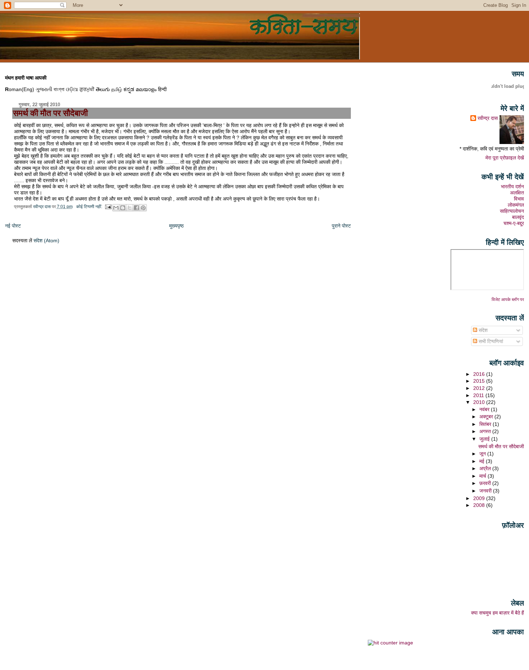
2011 (479, 395)
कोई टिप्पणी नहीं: (89, 206)
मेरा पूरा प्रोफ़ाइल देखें (504, 158)
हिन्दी (162, 89)
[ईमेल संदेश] (108, 206)
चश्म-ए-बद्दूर (513, 223)
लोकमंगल (516, 205)
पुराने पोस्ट (341, 226)
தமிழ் (116, 89)
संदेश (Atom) (46, 240)
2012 (479, 388)
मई (482, 461)
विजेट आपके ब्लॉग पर (508, 299)
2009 (479, 498)
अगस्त (485, 431)
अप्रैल (485, 468)
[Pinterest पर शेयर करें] (143, 207)
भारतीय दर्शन (512, 186)
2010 (479, 402)
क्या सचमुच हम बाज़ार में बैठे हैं (497, 613)
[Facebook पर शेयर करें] (136, 207)
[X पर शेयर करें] (129, 207)
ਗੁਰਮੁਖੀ (87, 89)
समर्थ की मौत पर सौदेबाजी (50, 113)
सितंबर (486, 424)
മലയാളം (146, 89)
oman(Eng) (19, 89)
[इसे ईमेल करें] (115, 207)
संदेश (482, 330)
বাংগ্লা (59, 89)
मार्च (483, 476)
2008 (479, 505)
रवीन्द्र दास (488, 118)
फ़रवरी (485, 483)
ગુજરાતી (44, 89)
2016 (479, 374)
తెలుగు (103, 89)
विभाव (519, 199)
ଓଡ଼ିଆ (72, 89)
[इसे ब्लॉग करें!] (122, 207)
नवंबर (485, 409)
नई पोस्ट (13, 226)
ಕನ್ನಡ (128, 89)
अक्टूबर (486, 416)
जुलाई (485, 439)
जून (483, 454)
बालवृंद (518, 217)
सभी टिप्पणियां (490, 341)
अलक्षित (517, 192)
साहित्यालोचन (512, 211)
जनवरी (486, 491)
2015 (479, 381)
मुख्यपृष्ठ (176, 226)
